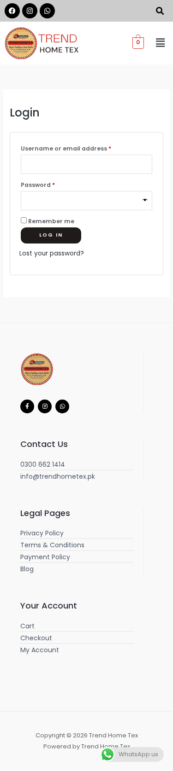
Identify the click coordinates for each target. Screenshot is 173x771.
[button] (160, 43)
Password (51, 184)
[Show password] (146, 200)
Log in (51, 235)
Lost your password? (51, 253)
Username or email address (79, 147)
